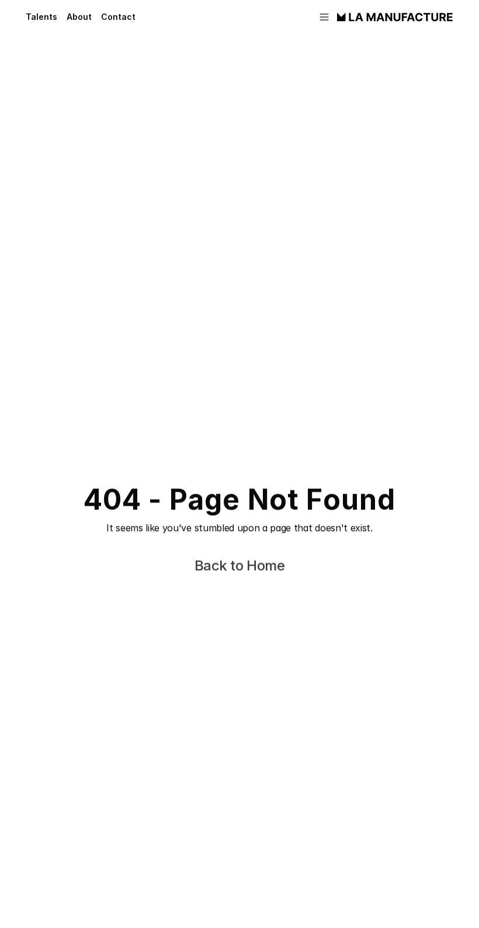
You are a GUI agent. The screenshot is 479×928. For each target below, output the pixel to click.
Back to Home (239, 565)
